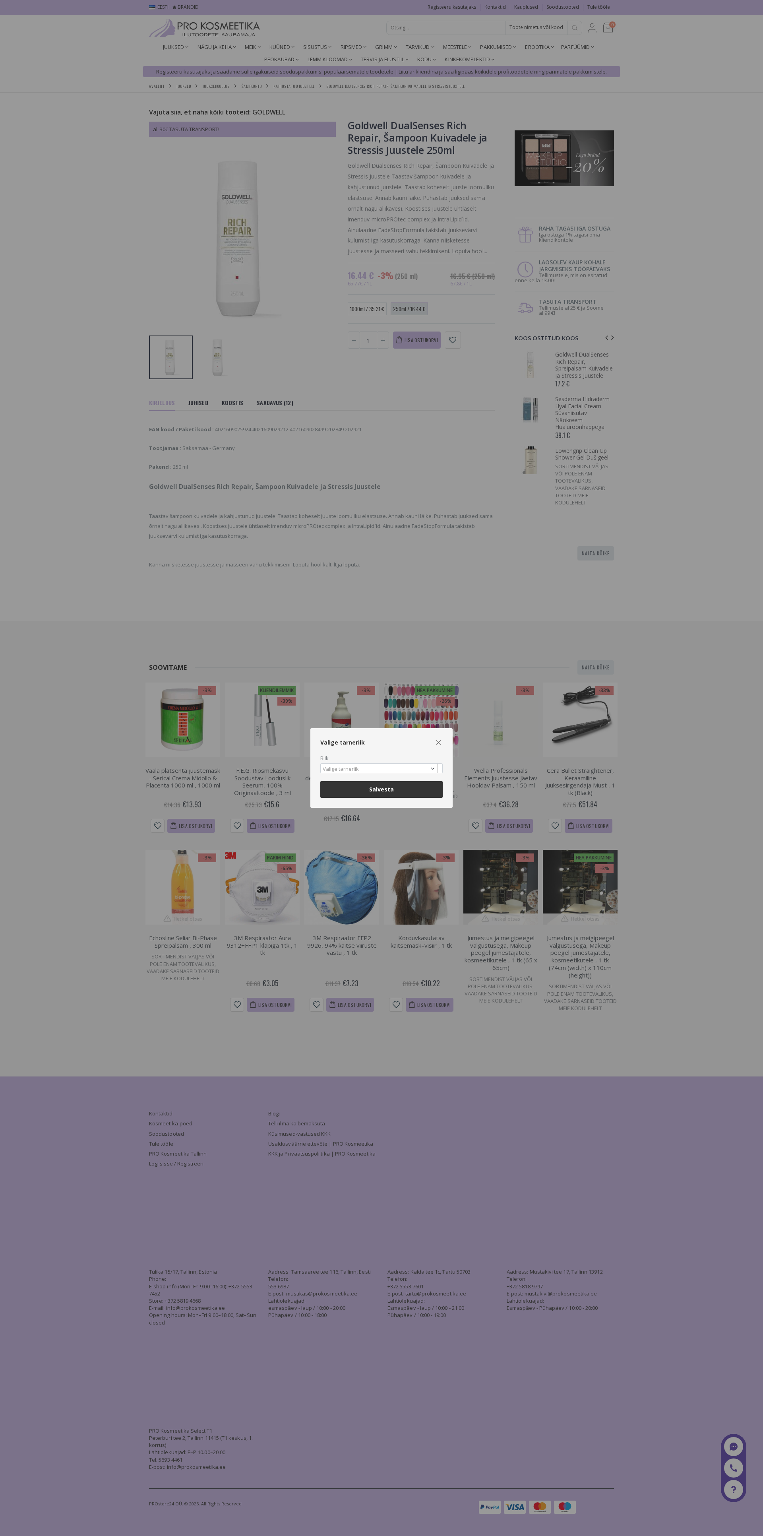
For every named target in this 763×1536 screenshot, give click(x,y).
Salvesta (381, 789)
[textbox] (379, 769)
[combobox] (381, 768)
